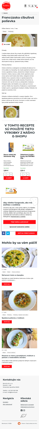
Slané (4, 272)
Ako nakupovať (7, 404)
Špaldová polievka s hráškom (13, 318)
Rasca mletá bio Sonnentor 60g (10, 155)
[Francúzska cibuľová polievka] (19, 40)
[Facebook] (22, 410)
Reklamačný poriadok (27, 404)
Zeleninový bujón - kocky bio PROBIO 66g (27, 156)
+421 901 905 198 (13, 390)
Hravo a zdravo (16, 272)
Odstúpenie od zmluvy (27, 407)
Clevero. (23, 423)
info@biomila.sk (12, 392)
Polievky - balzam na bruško (20, 314)
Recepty (5, 13)
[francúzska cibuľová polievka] (11, 112)
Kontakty (5, 402)
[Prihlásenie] (32, 6)
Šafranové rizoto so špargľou (13, 275)
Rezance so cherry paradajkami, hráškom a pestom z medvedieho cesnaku (18, 356)
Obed (4, 31)
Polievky (10, 31)
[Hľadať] (29, 6)
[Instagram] (24, 410)
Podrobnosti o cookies (18, 216)
